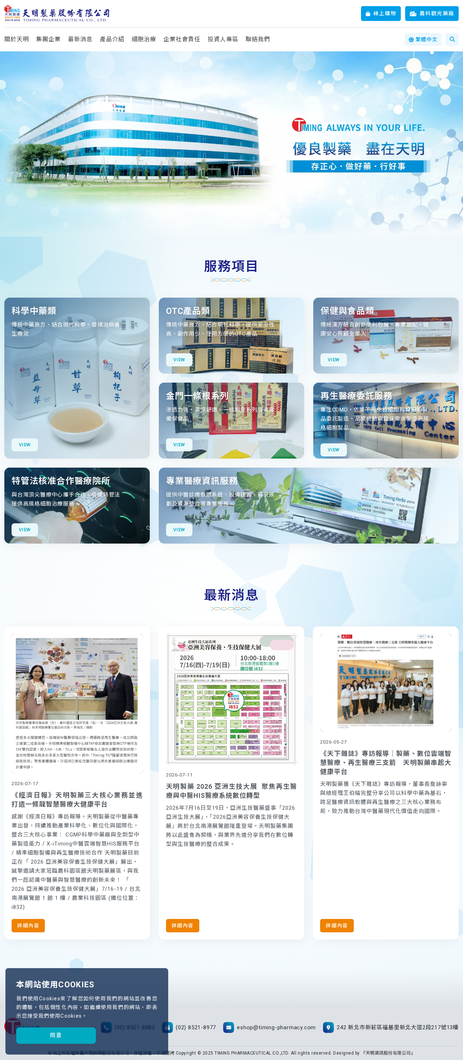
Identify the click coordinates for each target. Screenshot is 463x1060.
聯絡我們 (258, 39)
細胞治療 (144, 39)
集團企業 (48, 39)
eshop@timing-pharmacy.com (276, 1027)
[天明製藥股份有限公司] (56, 13)
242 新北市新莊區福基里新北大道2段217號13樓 (398, 1027)
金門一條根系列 (197, 396)
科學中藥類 (34, 311)
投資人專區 (223, 39)
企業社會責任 (181, 39)
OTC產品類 (188, 311)
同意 (56, 1035)
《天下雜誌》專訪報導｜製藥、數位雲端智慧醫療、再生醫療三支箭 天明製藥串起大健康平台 (385, 762)
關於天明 (16, 39)
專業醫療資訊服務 (202, 481)
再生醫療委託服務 (356, 396)
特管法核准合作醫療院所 (61, 481)
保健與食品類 (347, 311)
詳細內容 (28, 925)
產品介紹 (112, 39)
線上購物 (384, 13)
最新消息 (80, 39)
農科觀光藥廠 (437, 13)
